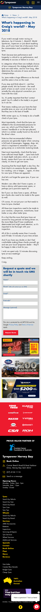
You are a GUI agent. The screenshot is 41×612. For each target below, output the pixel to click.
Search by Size (8, 502)
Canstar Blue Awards (10, 567)
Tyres (5, 496)
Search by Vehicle (9, 499)
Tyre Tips (6, 510)
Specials (6, 543)
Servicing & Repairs (10, 532)
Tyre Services (7, 535)
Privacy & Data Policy (15, 602)
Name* (6, 280)
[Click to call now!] (28, 2)
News (5, 554)
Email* (5, 293)
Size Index (6, 564)
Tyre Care (6, 507)
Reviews (6, 557)
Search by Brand (9, 505)
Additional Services (10, 540)
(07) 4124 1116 (13, 472)
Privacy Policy (13, 325)
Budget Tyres (7, 570)
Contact (6, 545)
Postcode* (7, 300)
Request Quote (10, 333)
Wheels (6, 513)
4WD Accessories (9, 524)
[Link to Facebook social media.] (20, 607)
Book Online (8, 548)
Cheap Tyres (7, 572)
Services (6, 521)
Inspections (6, 529)
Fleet (5, 551)
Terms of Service (27, 325)
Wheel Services (8, 537)
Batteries (6, 526)
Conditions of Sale (27, 602)
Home (6, 15)
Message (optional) (10, 307)
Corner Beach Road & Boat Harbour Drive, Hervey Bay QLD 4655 (21, 466)
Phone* (15, 287)
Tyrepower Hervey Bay (22, 7)
